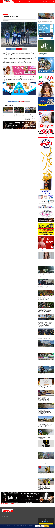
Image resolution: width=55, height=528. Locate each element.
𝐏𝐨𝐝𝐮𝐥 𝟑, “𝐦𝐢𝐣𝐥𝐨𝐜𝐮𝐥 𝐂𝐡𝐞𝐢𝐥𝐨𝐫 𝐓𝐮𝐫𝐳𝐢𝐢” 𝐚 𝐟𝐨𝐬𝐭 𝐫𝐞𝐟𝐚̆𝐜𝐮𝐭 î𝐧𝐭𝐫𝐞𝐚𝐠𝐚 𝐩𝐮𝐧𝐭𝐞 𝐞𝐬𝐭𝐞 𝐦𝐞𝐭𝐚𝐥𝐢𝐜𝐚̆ (19, 115)
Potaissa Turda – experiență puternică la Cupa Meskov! (7, 115)
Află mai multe (47, 521)
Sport (46, 1)
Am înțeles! (45, 524)
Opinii (43, 1)
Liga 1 (9, 503)
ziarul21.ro (4, 18)
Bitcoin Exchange (4, 503)
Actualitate (18, 1)
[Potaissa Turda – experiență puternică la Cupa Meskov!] (8, 112)
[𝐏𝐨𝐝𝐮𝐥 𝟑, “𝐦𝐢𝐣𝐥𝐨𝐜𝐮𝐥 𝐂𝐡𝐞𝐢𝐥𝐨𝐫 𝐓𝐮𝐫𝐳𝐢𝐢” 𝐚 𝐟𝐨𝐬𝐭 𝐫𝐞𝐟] (19, 112)
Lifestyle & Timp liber (36, 1)
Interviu (23, 1)
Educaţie (28, 1)
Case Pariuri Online (14, 503)
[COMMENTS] (29, 48)
